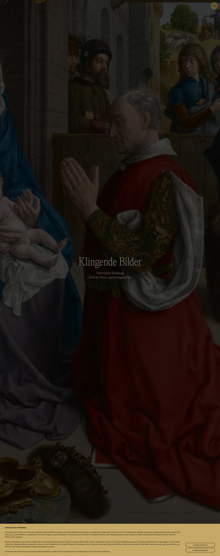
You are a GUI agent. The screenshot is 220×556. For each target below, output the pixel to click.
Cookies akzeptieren (200, 550)
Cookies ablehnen (200, 545)
